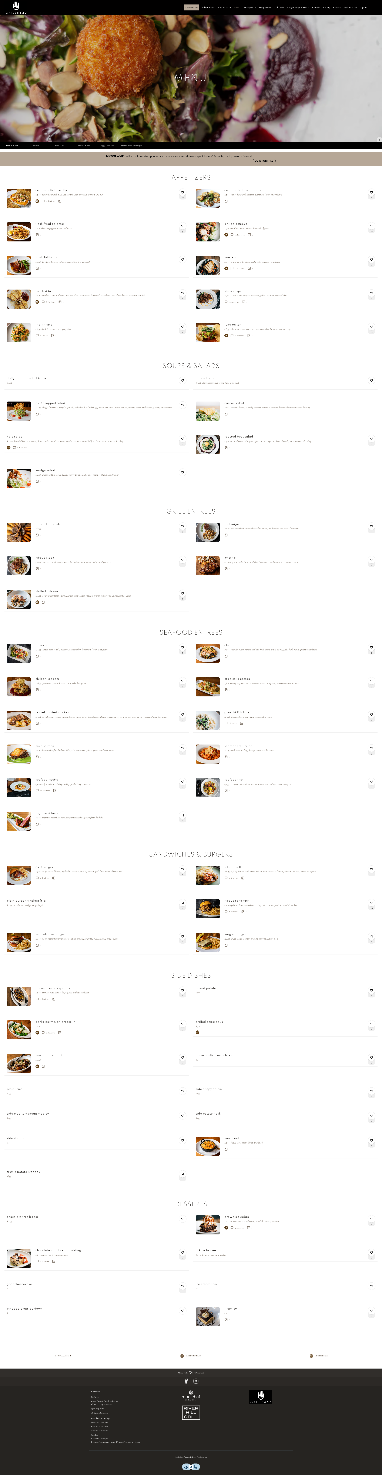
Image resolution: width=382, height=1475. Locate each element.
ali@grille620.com (99, 1412)
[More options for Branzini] (182, 647)
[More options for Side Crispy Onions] (371, 1091)
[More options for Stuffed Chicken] (182, 593)
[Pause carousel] (379, 139)
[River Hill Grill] (191, 1412)
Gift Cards (279, 7)
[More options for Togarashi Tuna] (182, 815)
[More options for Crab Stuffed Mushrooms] (371, 192)
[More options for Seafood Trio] (371, 781)
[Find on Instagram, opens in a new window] (196, 1382)
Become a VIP (350, 7)
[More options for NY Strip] (371, 559)
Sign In (363, 7)
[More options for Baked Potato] (371, 990)
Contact (316, 7)
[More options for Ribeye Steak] (182, 559)
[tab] (12, 145)
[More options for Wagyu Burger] (371, 936)
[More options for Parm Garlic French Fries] (371, 1057)
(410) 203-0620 (97, 1408)
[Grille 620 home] (15, 7)
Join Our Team (224, 7)
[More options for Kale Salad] (182, 438)
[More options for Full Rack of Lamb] (182, 526)
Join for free (264, 161)
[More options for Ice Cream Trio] (371, 1286)
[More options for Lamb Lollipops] (182, 259)
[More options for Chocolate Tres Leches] (182, 1218)
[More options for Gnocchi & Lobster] (371, 714)
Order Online (207, 7)
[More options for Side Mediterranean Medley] (182, 1115)
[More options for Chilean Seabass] (182, 680)
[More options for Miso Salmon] (182, 748)
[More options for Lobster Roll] (371, 869)
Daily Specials (249, 7)
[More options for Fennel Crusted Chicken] (182, 714)
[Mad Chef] (191, 1395)
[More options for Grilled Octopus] (371, 226)
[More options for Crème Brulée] (371, 1252)
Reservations (191, 7)
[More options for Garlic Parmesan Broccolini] (182, 1023)
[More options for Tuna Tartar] (371, 326)
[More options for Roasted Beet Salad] (371, 438)
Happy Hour (265, 7)
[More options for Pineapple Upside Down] (182, 1310)
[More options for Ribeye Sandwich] (371, 902)
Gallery (326, 7)
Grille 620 (260, 1397)
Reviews (337, 7)
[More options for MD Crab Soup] (371, 380)
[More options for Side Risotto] (182, 1140)
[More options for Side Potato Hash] (371, 1115)
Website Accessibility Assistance (191, 1456)
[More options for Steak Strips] (371, 293)
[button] (96, 198)
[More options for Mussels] (371, 259)
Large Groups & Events (298, 7)
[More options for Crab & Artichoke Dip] (182, 192)
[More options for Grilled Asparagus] (371, 1023)
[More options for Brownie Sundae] (371, 1218)
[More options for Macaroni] (371, 1140)
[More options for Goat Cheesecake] (182, 1286)
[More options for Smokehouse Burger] (182, 936)
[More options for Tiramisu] (371, 1310)
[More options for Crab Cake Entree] (371, 680)
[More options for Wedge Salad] (182, 472)
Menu (236, 7)
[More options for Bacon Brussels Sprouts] (182, 990)
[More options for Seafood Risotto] (182, 781)
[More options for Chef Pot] (371, 647)
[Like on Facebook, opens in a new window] (186, 1382)
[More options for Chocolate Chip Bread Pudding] (182, 1252)
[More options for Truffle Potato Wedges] (182, 1174)
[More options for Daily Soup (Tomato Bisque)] (182, 380)
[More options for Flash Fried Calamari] (182, 226)
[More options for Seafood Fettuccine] (371, 748)
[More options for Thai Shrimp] (182, 326)
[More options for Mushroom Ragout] (182, 1057)
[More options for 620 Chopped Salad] (182, 405)
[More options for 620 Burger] (182, 869)
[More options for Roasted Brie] (182, 293)
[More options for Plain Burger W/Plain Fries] (182, 902)
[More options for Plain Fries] (182, 1091)
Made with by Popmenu (103, 1372)
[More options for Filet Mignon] (371, 526)
